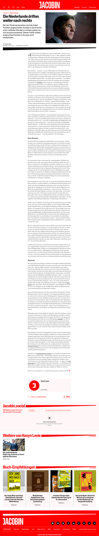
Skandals (39, 82)
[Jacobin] (49, 5)
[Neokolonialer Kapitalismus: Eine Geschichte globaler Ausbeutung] (38, 481)
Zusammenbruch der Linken (43, 353)
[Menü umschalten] (4, 7)
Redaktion (14, 505)
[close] (97, 535)
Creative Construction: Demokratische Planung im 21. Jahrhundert (61, 498)
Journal (84, 7)
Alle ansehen (93, 436)
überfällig (60, 319)
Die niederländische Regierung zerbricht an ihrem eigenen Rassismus (13, 455)
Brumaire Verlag (92, 529)
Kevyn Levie (8, 44)
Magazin (77, 7)
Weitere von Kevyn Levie (22, 436)
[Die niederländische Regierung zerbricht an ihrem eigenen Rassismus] (14, 445)
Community (92, 7)
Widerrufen (7, 529)
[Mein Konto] (9, 7)
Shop (23, 7)
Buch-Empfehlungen (19, 467)
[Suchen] (13, 7)
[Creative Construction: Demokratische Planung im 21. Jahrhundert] (61, 481)
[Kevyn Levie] (34, 385)
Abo (18, 7)
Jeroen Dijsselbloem (33, 346)
